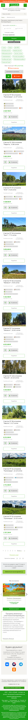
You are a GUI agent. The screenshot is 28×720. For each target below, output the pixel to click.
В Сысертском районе (18, 56)
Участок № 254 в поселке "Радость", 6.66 (12, 143)
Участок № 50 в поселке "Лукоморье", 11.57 (12, 96)
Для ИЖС (17, 47)
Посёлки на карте (14, 609)
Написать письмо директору (13, 687)
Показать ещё (14, 555)
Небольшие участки (7, 53)
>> (24, 550)
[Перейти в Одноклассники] (14, 669)
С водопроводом (6, 56)
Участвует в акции (9, 32)
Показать (14, 38)
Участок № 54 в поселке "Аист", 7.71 (12, 234)
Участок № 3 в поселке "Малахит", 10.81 (11, 329)
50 (23, 558)
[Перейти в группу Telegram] (21, 664)
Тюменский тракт (6, 62)
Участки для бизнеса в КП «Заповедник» (14, 1)
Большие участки (6, 50)
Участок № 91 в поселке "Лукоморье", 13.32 (12, 517)
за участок (12, 25)
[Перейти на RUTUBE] (14, 664)
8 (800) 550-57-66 (14, 684)
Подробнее (14, 122)
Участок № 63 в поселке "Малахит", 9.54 (12, 282)
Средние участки (17, 50)
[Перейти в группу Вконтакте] (7, 664)
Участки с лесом (18, 53)
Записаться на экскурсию (13, 571)
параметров (10, 34)
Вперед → (19, 550)
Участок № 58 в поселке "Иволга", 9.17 (12, 422)
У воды (10, 47)
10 (17, 558)
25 (20, 558)
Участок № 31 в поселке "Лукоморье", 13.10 (12, 470)
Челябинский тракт (6, 59)
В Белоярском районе (19, 59)
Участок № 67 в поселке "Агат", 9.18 (12, 189)
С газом (4, 47)
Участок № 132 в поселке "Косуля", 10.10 (12, 377)
